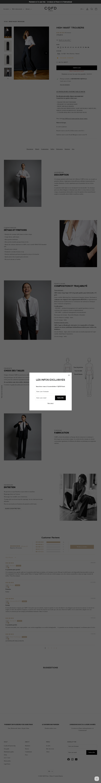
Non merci (51, 403)
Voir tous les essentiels (1, 391)
